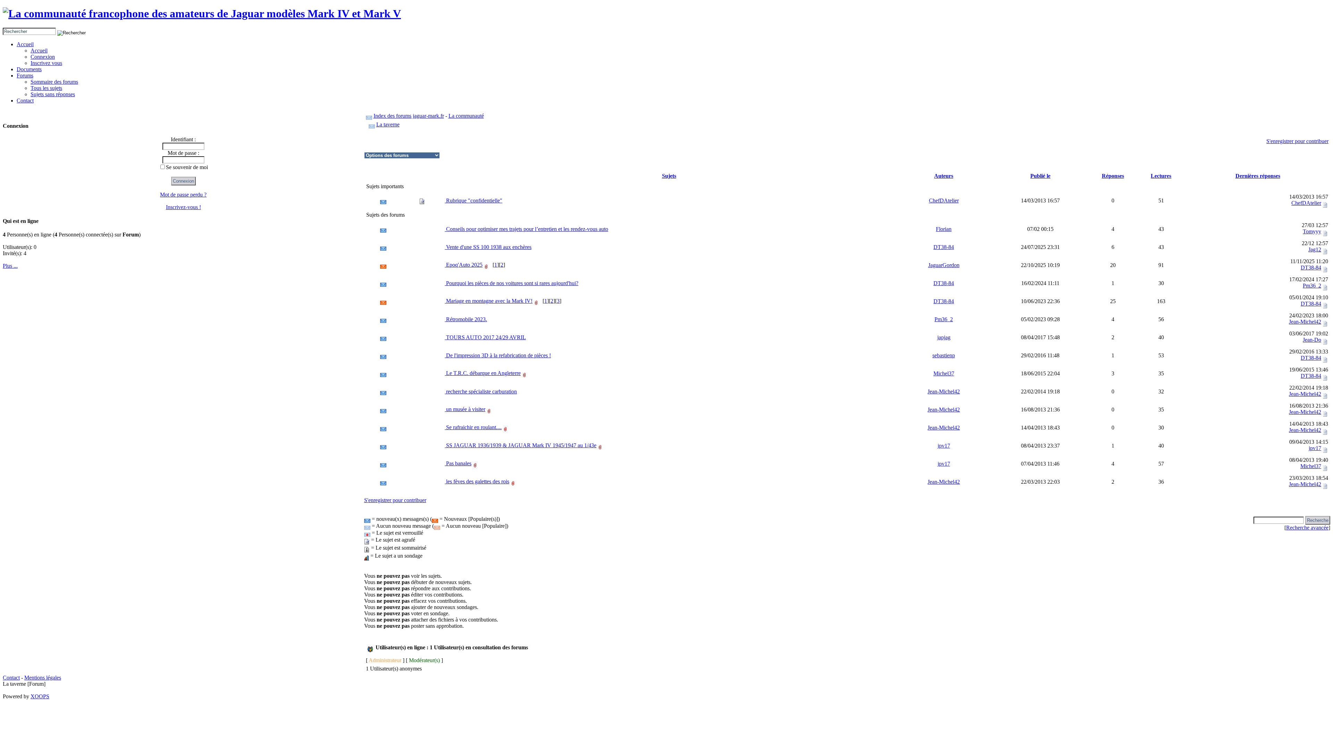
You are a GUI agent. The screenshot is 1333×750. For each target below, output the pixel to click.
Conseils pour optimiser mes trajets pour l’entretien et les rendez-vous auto (526, 229)
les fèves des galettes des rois (477, 481)
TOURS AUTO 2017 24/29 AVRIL (485, 337)
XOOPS (40, 696)
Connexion (43, 57)
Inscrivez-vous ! (183, 207)
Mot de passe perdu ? (183, 195)
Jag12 (1314, 249)
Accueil (25, 44)
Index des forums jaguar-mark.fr (409, 116)
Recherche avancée (1307, 528)
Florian (943, 229)
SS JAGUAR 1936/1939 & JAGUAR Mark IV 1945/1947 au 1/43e (520, 445)
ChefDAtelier (944, 200)
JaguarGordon (943, 265)
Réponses (1113, 176)
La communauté (466, 116)
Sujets (669, 176)
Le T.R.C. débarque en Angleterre (483, 373)
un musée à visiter (465, 409)
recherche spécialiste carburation (481, 391)
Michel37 (943, 373)
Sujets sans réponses (53, 94)
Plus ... (10, 266)
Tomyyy (1312, 231)
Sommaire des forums (54, 82)
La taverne (388, 124)
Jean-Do (1312, 340)
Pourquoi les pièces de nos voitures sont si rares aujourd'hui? (511, 283)
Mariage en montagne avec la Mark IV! (489, 301)
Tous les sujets (46, 88)
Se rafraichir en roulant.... (473, 427)
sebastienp (943, 355)
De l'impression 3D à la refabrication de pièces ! (498, 355)
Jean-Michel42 (1305, 322)
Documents (29, 69)
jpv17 (944, 446)
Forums (25, 75)
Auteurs (943, 176)
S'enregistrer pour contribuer (1297, 141)
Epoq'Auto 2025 (464, 265)
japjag (943, 337)
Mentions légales (42, 678)
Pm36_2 (1312, 286)
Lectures (1161, 176)
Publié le (1040, 176)
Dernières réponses (1257, 176)
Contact (25, 100)
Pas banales (458, 463)
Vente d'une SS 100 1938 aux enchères (488, 247)
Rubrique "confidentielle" (473, 200)
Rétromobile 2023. (466, 319)
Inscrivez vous (46, 63)
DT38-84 (943, 247)
